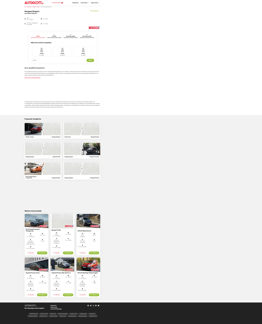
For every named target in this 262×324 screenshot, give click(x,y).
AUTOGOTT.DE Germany (34, 313)
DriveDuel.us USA (53, 313)
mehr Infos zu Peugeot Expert (32, 78)
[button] (85, 3)
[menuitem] (75, 2)
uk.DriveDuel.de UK (92, 313)
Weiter (90, 60)
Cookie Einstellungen (56, 309)
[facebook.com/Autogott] (88, 306)
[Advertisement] (11, 20)
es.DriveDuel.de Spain (83, 313)
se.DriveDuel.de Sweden (72, 316)
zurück (34, 60)
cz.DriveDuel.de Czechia (53, 316)
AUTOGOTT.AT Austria (44, 313)
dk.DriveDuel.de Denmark (82, 316)
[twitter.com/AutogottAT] (90, 306)
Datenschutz (53, 307)
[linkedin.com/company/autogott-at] (95, 306)
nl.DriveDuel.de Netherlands (32, 316)
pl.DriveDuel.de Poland (43, 316)
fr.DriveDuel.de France (73, 313)
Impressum (53, 305)
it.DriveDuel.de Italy (62, 316)
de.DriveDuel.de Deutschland (63, 313)
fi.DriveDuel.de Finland (93, 316)
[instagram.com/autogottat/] (93, 306)
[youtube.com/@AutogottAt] (98, 306)
